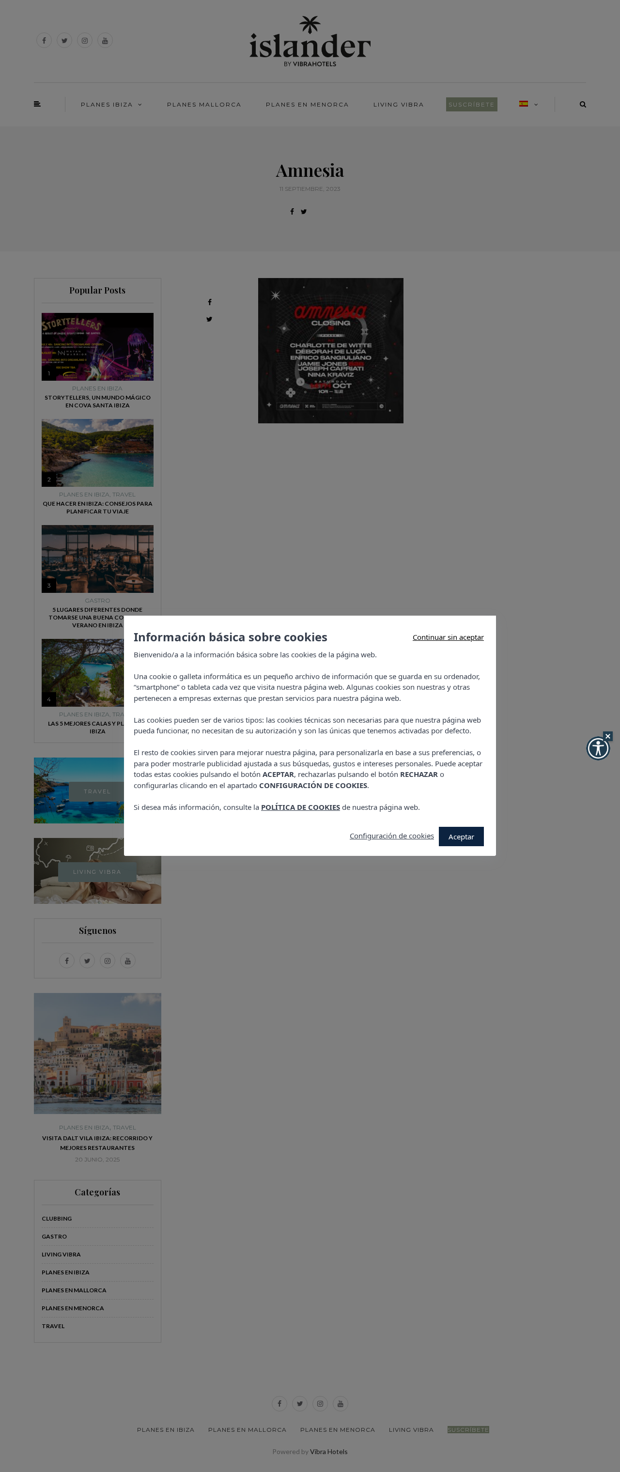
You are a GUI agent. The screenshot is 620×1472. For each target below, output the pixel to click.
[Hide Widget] (608, 736)
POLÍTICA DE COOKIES (300, 807)
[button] (598, 748)
